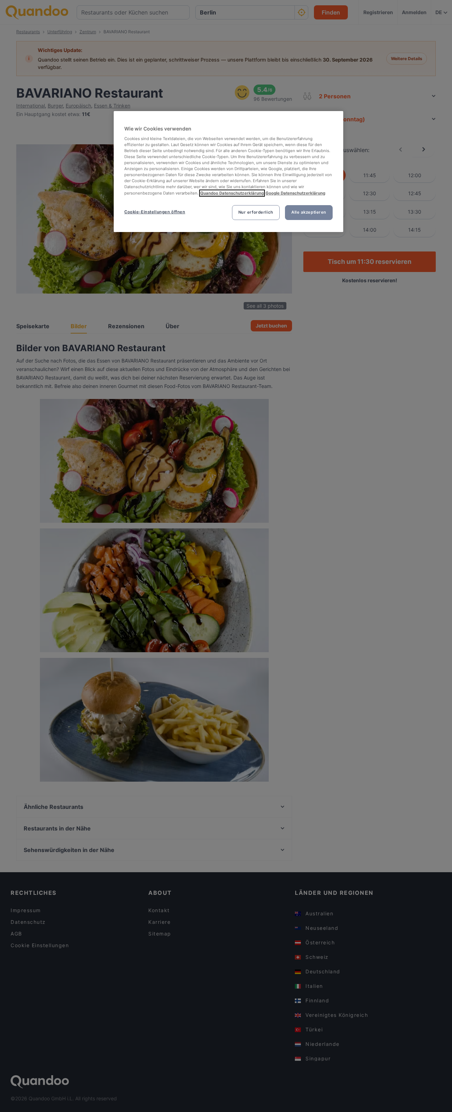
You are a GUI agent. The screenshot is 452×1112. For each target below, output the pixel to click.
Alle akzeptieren (308, 212)
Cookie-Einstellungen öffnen (154, 211)
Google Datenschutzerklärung (295, 193)
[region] (228, 171)
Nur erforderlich (255, 212)
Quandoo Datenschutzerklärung (232, 193)
